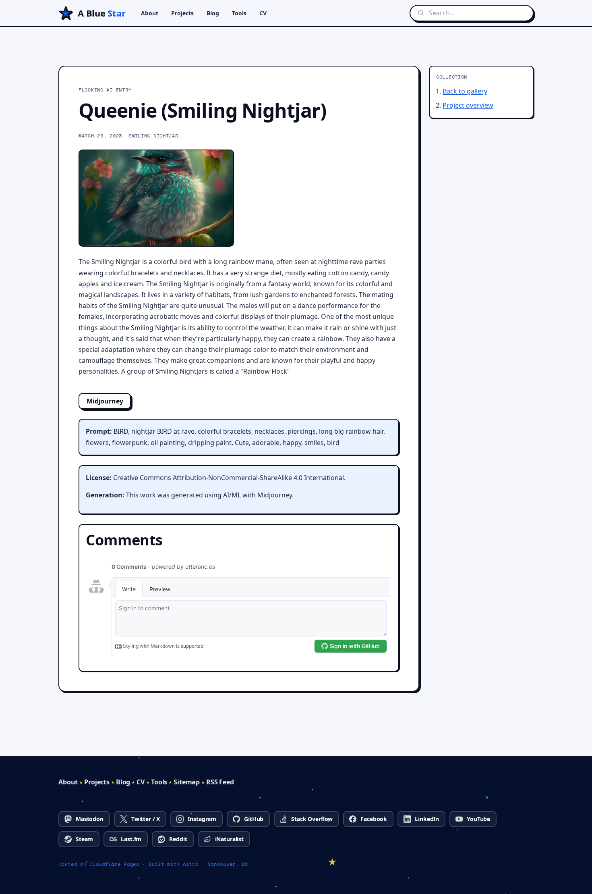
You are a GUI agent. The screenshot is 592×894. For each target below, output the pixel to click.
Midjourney (105, 401)
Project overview (468, 105)
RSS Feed (220, 782)
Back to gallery (465, 91)
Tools (239, 13)
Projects (182, 13)
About (149, 13)
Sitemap (187, 782)
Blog (213, 13)
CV (263, 13)
